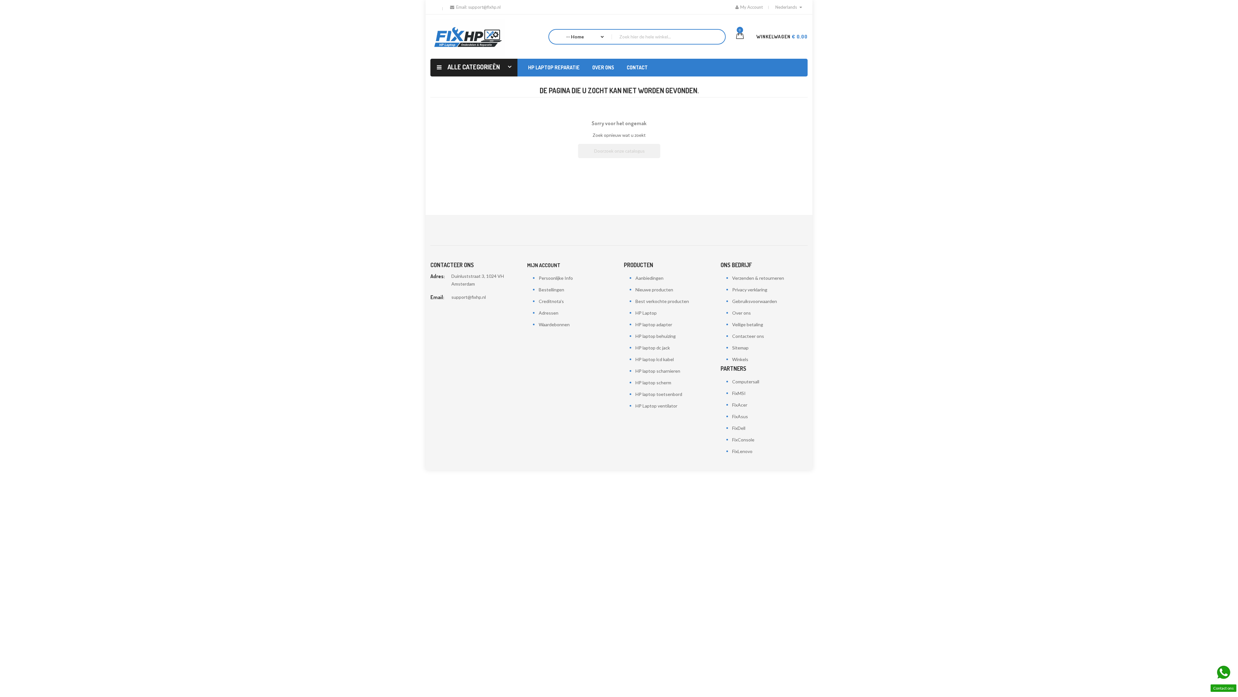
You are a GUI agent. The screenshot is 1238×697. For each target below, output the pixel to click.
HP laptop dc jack (652, 347)
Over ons (741, 313)
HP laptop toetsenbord (658, 394)
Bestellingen (551, 289)
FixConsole (743, 439)
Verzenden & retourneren (758, 278)
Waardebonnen (554, 324)
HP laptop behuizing (655, 336)
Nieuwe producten (654, 289)
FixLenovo (742, 451)
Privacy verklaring (749, 289)
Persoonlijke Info (556, 278)
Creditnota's (551, 301)
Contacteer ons (748, 336)
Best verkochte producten (662, 301)
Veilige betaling (747, 324)
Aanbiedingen (649, 278)
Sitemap (740, 347)
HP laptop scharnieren (657, 371)
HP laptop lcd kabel (654, 359)
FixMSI (739, 393)
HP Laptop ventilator (656, 406)
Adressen (548, 313)
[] (658, 156)
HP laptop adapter (653, 324)
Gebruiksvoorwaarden (754, 301)
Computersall (745, 381)
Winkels (740, 359)
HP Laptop (646, 313)
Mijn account (543, 265)
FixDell (738, 428)
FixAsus (740, 416)
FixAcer (739, 405)
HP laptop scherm (653, 382)
